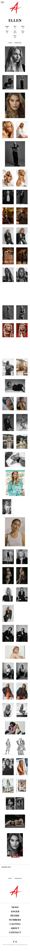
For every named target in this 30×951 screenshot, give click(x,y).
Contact (15, 932)
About (15, 928)
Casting (15, 924)
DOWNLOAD (17, 42)
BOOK (10, 42)
